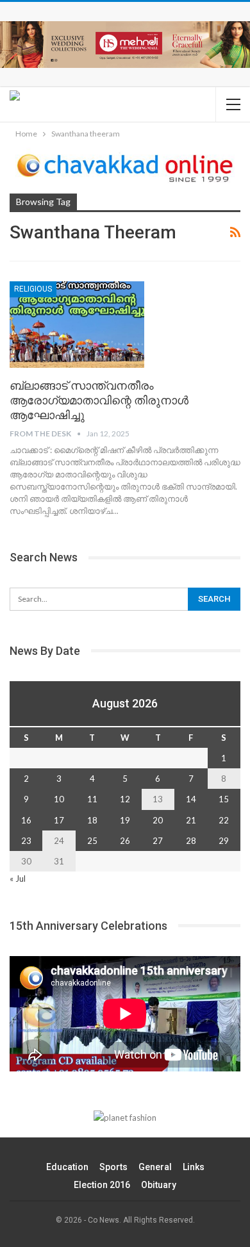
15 (224, 799)
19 (125, 820)
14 (191, 799)
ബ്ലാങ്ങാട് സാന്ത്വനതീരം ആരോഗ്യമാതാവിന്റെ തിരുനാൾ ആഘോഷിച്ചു (99, 400)
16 (26, 820)
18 (92, 820)
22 (224, 820)
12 (125, 799)
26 (125, 841)
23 (26, 841)
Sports (113, 1167)
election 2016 (102, 1185)
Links (193, 1167)
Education (67, 1167)
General (155, 1167)
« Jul (18, 878)
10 (59, 799)
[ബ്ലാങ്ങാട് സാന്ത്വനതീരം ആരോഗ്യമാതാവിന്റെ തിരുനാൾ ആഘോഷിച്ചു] (77, 324)
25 (92, 841)
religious (33, 289)
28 (191, 841)
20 (158, 820)
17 (59, 820)
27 (158, 841)
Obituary (158, 1185)
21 (191, 820)
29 (224, 841)
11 (92, 799)
